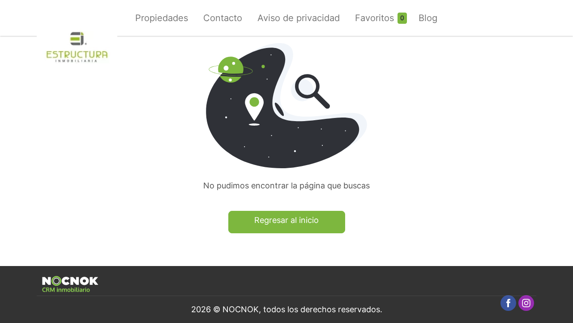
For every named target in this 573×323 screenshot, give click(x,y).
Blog (428, 18)
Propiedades (161, 18)
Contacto (222, 18)
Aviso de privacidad (298, 18)
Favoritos (374, 18)
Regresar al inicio (286, 220)
